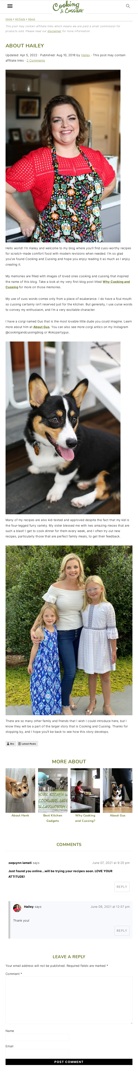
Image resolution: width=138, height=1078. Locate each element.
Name (10, 1031)
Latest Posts (29, 743)
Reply (122, 887)
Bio (12, 743)
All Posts (20, 19)
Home (9, 19)
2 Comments (36, 60)
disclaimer (54, 31)
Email (9, 1046)
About (31, 19)
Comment (14, 974)
